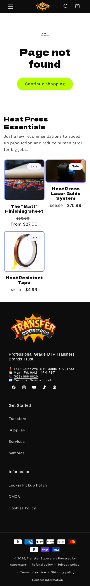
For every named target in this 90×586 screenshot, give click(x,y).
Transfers (17, 418)
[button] (10, 6)
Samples (17, 452)
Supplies (17, 430)
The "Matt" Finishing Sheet (24, 208)
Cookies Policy (22, 508)
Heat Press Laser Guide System (66, 193)
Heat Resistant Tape (24, 280)
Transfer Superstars (42, 558)
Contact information (47, 580)
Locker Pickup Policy (28, 485)
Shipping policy (63, 572)
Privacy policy (69, 564)
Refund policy (42, 564)
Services (17, 441)
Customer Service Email (32, 380)
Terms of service (33, 572)
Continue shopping (45, 84)
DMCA (14, 496)
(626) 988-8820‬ (26, 376)
